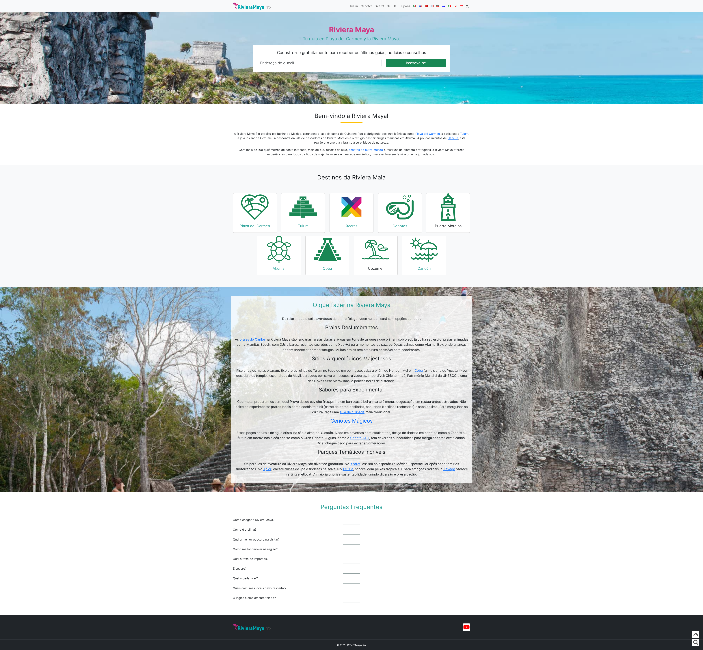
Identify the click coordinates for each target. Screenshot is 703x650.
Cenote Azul (359, 438)
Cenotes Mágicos (351, 421)
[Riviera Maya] (252, 6)
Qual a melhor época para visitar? (256, 539)
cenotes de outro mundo (366, 150)
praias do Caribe (252, 339)
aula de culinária (352, 412)
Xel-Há (392, 6)
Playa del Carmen (427, 133)
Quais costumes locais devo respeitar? (259, 588)
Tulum (354, 6)
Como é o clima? (244, 529)
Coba (327, 268)
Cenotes (366, 6)
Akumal (279, 268)
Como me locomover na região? (255, 549)
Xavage (449, 469)
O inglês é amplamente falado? (254, 598)
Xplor (267, 469)
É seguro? (240, 568)
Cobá (418, 370)
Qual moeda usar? (245, 578)
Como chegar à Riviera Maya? (253, 520)
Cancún (453, 138)
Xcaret (379, 6)
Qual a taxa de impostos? (250, 559)
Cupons (404, 6)
